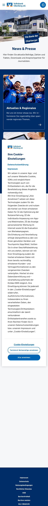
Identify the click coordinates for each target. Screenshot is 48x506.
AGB (24, 493)
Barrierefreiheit (24, 497)
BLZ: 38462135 (24, 504)
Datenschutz (24, 481)
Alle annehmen (24, 357)
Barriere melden (24, 500)
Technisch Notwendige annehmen (24, 350)
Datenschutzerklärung (18, 164)
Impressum (24, 478)
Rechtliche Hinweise (24, 489)
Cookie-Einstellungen (24, 344)
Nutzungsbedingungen (24, 485)
